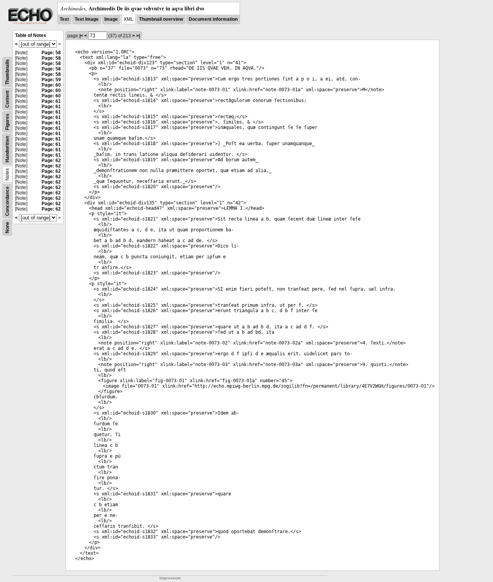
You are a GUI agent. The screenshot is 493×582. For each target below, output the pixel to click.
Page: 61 (51, 101)
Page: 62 (51, 160)
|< (81, 35)
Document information (213, 19)
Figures (7, 122)
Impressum (170, 578)
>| (138, 35)
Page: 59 (51, 79)
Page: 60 (51, 85)
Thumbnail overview (161, 19)
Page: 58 (51, 52)
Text (64, 19)
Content (7, 99)
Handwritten (7, 149)
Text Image (87, 19)
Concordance (7, 201)
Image (111, 19)
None (7, 227)
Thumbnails (7, 72)
